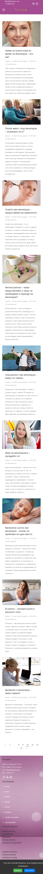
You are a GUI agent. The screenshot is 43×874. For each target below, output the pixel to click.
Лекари (7, 802)
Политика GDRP (10, 822)
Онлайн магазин (7, 834)
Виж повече (29, 870)
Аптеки (7, 807)
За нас (7, 791)
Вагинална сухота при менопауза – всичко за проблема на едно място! (18, 531)
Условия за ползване (12, 817)
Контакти (8, 812)
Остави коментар (10, 64)
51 (21, 748)
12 (37, 745)
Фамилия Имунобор (8, 831)
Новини (7, 61)
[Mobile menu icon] (3, 9)
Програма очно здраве (9, 857)
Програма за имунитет (9, 851)
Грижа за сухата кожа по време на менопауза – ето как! (19, 53)
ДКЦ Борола (6, 837)
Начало (7, 786)
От (19, 61)
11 (32, 745)
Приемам (18, 870)
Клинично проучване (9, 854)
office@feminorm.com (12, 1)
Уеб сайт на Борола (8, 840)
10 (27, 745)
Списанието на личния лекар (11, 842)
